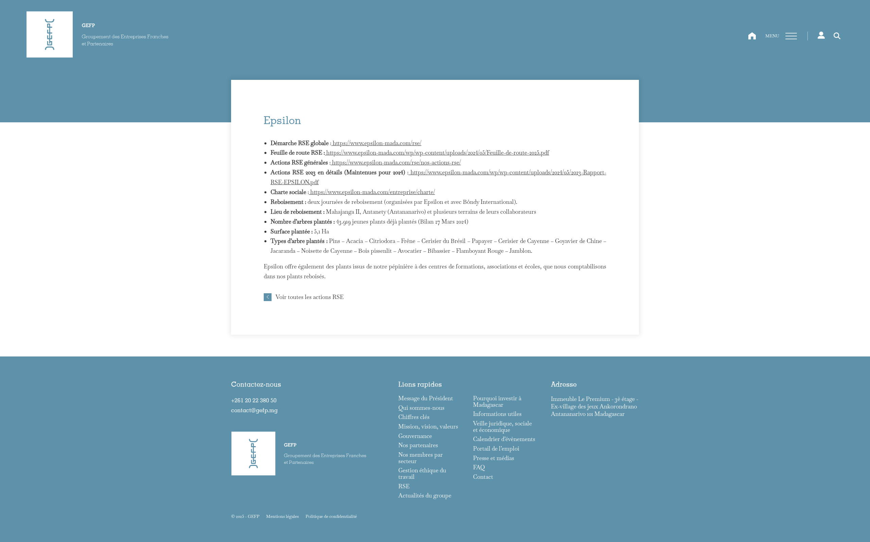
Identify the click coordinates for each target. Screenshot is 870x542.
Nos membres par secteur (420, 458)
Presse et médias (493, 458)
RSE (404, 486)
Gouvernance (415, 436)
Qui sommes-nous (421, 408)
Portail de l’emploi (496, 448)
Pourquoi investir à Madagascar (497, 401)
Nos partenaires (418, 445)
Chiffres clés (414, 417)
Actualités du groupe (424, 495)
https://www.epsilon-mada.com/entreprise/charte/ (372, 192)
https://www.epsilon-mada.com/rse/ (376, 143)
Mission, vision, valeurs (428, 426)
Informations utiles (497, 414)
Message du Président (425, 398)
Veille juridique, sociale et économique (502, 426)
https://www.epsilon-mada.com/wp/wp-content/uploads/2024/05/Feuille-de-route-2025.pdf (437, 152)
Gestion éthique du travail (422, 473)
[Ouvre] (791, 36)
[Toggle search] (837, 36)
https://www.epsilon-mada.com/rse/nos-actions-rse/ (396, 162)
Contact (483, 477)
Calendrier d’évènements (504, 439)
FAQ (479, 467)
